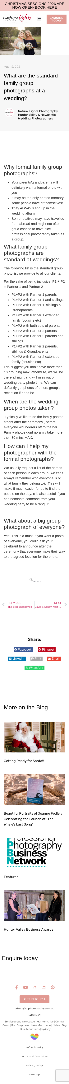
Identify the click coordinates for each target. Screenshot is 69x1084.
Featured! (11, 877)
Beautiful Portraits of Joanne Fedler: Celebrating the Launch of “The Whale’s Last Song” (33, 819)
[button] (39, 19)
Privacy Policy (34, 1065)
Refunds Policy (34, 1047)
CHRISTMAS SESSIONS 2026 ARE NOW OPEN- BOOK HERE (34, 5)
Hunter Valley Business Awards (28, 929)
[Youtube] (25, 988)
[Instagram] (34, 988)
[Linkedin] (43, 988)
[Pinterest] (52, 988)
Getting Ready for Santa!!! (24, 761)
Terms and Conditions (34, 1056)
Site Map (34, 1074)
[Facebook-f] (16, 988)
